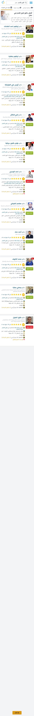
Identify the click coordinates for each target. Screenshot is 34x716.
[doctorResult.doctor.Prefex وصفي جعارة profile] (29, 290)
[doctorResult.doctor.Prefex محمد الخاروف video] (32, 259)
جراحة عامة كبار (19, 66)
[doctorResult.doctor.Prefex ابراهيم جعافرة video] (32, 56)
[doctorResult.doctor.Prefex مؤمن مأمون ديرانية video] (32, 143)
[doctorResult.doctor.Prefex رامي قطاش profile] (29, 117)
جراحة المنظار (19, 38)
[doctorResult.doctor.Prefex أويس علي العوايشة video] (32, 84)
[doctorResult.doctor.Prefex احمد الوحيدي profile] (29, 174)
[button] (17, 3)
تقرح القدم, (4, 37)
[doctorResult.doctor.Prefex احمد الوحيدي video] (32, 171)
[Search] (17, 2)
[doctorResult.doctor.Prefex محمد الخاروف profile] (29, 262)
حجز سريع (29, 36)
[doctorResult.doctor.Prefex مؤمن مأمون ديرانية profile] (29, 146)
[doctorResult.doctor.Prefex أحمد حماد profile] (29, 235)
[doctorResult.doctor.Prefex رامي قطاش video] (32, 114)
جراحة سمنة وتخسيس (9, 96)
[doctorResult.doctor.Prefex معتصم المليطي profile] (29, 206)
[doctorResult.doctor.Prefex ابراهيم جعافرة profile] (29, 59)
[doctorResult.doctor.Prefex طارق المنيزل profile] (29, 320)
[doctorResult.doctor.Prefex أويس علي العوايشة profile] (29, 87)
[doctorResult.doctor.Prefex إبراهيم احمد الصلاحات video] (32, 26)
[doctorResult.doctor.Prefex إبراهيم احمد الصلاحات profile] (29, 29)
